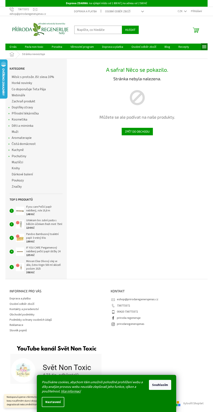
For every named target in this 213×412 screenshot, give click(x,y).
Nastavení (53, 402)
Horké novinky (22, 83)
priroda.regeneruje (129, 318)
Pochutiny (19, 156)
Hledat (130, 29)
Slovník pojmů (18, 330)
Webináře (18, 95)
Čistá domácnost (24, 144)
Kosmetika (19, 119)
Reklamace (16, 325)
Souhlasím (160, 385)
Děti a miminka (22, 125)
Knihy (16, 168)
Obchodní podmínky (22, 315)
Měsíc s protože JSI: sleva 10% (33, 77)
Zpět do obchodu (137, 131)
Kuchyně (18, 150)
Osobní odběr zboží (117, 11)
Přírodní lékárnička (25, 113)
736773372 (123, 306)
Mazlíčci (17, 162)
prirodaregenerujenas (130, 324)
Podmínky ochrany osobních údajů (31, 320)
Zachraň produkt (23, 101)
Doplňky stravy (22, 107)
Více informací (71, 391)
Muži (15, 131)
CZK (180, 11)
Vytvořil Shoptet (193, 403)
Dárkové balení (22, 174)
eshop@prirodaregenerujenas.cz (137, 299)
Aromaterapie (22, 138)
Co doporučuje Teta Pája (29, 89)
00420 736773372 (127, 312)
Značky (17, 186)
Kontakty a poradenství (24, 309)
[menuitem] (13, 47)
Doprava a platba (85, 11)
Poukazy (18, 180)
